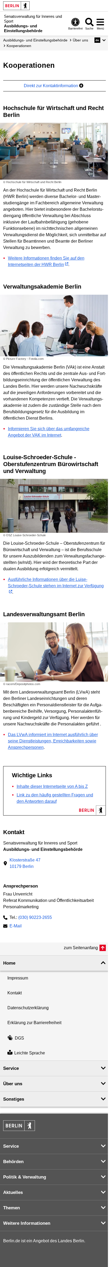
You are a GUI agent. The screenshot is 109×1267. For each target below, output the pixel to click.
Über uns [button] (12, 1083)
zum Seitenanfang (81, 947)
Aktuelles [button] (13, 1192)
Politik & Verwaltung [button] (24, 1177)
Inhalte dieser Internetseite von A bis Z (52, 786)
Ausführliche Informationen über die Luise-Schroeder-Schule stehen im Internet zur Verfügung (56, 582)
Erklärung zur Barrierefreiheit (34, 1022)
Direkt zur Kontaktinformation (51, 85)
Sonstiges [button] (13, 1099)
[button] (100, 40)
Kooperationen (19, 46)
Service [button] (11, 1068)
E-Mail (16, 926)
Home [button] (9, 963)
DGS (19, 1038)
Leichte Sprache (29, 1053)
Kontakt (14, 993)
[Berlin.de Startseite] (16, 5)
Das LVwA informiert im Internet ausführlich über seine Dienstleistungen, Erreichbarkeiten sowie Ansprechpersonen (53, 741)
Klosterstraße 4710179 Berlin (25, 863)
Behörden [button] (13, 1161)
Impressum (17, 978)
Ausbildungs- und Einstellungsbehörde (35, 40)
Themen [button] (11, 1207)
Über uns (80, 40)
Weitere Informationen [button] (26, 1223)
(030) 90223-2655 (35, 917)
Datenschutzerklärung (28, 1008)
